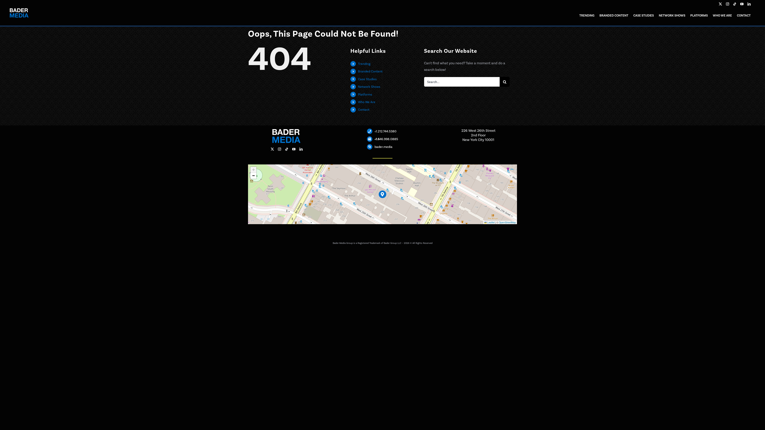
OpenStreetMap (507, 222)
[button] (382, 194)
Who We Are (366, 102)
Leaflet (491, 222)
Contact (363, 109)
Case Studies (367, 79)
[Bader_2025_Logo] (19, 6)
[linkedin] (749, 4)
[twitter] (720, 4)
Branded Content (370, 71)
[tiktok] (734, 4)
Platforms (365, 94)
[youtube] (741, 4)
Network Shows (369, 87)
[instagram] (727, 4)
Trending (364, 64)
